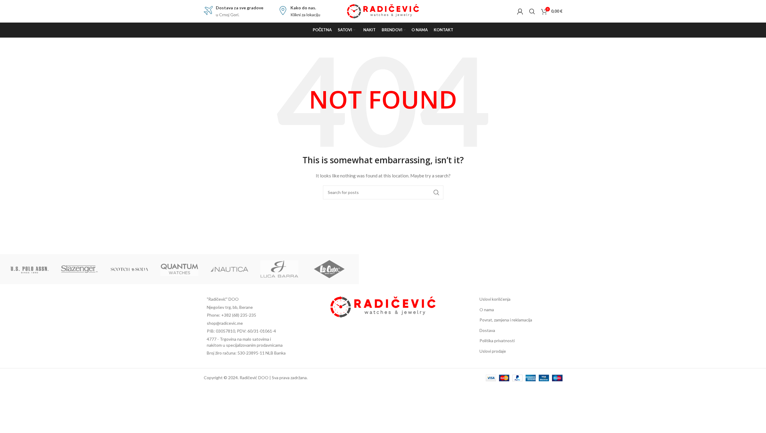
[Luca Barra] (279, 269)
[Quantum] (179, 269)
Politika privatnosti (497, 340)
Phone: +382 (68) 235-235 (231, 315)
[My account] (520, 11)
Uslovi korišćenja (494, 299)
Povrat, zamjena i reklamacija (505, 319)
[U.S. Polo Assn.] (29, 269)
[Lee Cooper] (329, 269)
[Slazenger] (79, 269)
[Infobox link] (233, 11)
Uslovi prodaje (492, 351)
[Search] (532, 11)
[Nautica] (229, 269)
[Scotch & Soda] (129, 269)
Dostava (487, 330)
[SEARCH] (436, 192)
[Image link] (383, 306)
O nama (486, 309)
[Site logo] (383, 10)
